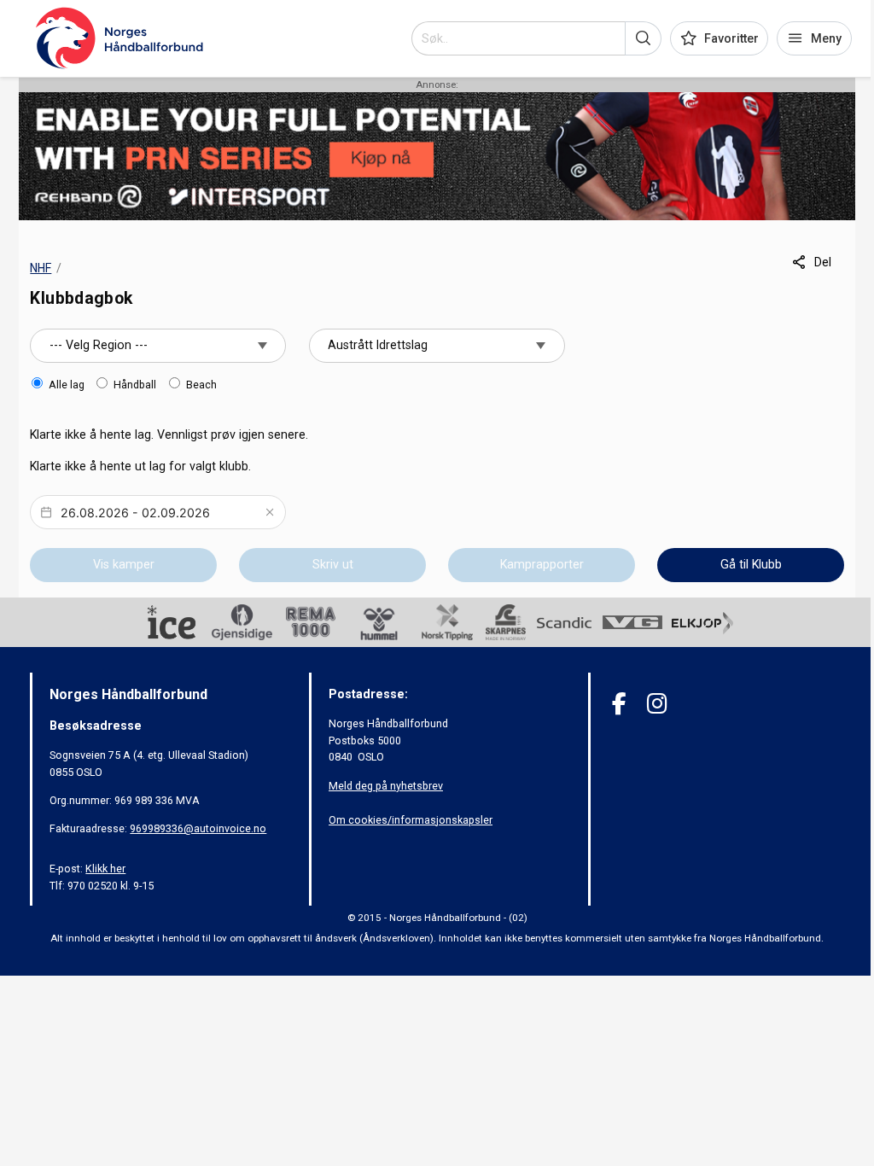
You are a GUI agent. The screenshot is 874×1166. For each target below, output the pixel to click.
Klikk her (105, 868)
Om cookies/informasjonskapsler (410, 819)
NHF (40, 268)
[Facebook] (619, 704)
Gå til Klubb (751, 564)
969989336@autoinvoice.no (198, 828)
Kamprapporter (542, 564)
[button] (643, 38)
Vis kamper (123, 564)
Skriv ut (332, 564)
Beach (201, 384)
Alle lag (66, 384)
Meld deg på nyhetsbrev (386, 785)
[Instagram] (657, 704)
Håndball (135, 384)
